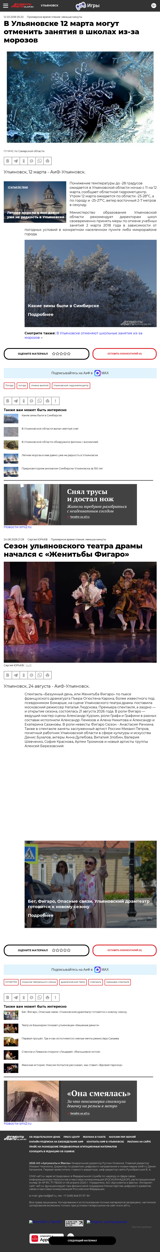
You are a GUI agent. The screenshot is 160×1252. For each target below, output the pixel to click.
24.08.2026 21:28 (14, 539)
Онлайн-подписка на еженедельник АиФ (56, 1141)
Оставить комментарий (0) (125, 353)
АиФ (29, 665)
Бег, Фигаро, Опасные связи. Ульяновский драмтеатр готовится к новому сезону (89, 904)
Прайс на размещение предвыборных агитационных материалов (73, 1146)
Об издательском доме (44, 1137)
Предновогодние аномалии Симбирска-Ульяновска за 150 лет (62, 468)
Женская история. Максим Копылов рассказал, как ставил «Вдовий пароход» (72, 1065)
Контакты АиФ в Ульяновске (105, 1141)
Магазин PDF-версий (122, 1137)
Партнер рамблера (141, 1227)
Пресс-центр (72, 1137)
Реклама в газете (94, 1137)
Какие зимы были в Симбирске (63, 305)
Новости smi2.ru (17, 527)
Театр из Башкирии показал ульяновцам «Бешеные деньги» (60, 1025)
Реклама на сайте (139, 1141)
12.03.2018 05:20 (14, 16)
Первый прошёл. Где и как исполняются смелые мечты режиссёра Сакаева (70, 1038)
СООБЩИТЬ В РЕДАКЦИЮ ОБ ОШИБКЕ (52, 1151)
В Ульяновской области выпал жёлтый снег (50, 428)
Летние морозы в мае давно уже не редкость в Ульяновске (60, 455)
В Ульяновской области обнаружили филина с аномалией (60, 441)
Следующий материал (82, 1240)
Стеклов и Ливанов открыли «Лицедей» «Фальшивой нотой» (61, 1051)
